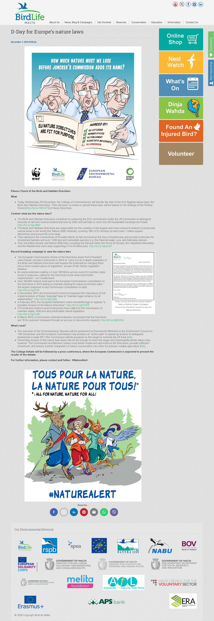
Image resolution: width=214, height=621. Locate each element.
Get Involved (104, 22)
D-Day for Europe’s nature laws (47, 31)
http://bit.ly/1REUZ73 (37, 208)
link (129, 337)
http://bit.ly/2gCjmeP (100, 246)
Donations (211, 44)
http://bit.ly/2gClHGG (112, 320)
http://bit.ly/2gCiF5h (28, 290)
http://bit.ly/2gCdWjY (29, 225)
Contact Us (192, 22)
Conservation (139, 22)
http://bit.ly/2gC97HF (77, 305)
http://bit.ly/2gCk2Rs (45, 299)
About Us (54, 22)
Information (174, 22)
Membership (211, 71)
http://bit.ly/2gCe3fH (29, 314)
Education (156, 22)
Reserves (121, 22)
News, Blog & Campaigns (78, 22)
